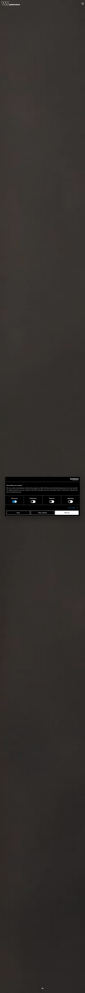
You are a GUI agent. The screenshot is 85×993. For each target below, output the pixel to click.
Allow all (66, 512)
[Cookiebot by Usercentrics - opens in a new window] (71, 479)
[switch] (33, 501)
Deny (18, 512)
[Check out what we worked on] (42, 988)
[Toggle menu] (82, 3)
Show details (71, 507)
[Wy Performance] (10, 3)
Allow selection (42, 512)
